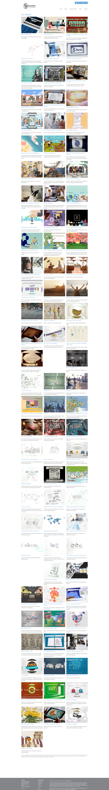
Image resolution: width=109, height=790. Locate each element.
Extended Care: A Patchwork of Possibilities (31, 413)
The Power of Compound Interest (29, 604)
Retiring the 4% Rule (26, 628)
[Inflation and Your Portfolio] (54, 482)
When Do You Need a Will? (50, 628)
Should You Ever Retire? (27, 58)
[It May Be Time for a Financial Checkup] (32, 366)
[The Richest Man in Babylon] (54, 578)
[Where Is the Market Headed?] (77, 602)
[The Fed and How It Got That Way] (32, 458)
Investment (40, 783)
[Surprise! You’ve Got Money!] (32, 296)
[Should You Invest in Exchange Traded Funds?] (54, 602)
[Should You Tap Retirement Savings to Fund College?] (77, 32)
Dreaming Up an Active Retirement (29, 250)
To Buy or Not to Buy (49, 675)
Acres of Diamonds (25, 390)
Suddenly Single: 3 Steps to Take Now (30, 531)
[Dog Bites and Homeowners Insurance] (32, 201)
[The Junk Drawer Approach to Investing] (77, 505)
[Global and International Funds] (54, 529)
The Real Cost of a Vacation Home (74, 483)
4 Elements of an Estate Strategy (29, 227)
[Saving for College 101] (54, 319)
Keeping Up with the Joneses (73, 459)
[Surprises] (77, 389)
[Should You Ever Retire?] (32, 57)
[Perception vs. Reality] (77, 722)
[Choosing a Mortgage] (77, 698)
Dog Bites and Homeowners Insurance (30, 203)
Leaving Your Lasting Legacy (73, 178)
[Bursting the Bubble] (32, 482)
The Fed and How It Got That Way (29, 459)
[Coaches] (54, 412)
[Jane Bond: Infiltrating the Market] (77, 435)
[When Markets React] (32, 32)
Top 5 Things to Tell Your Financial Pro (53, 130)
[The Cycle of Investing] (32, 747)
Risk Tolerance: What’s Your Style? (74, 227)
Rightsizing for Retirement (72, 675)
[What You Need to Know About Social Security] (77, 151)
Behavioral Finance (48, 34)
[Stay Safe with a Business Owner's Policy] (77, 248)
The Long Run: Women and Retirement (30, 274)
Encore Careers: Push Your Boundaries (53, 250)
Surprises (68, 390)
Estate (39, 784)
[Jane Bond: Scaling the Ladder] (54, 435)
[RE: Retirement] (54, 296)
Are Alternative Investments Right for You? (76, 531)
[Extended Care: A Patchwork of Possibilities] (32, 412)
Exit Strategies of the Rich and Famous (53, 699)
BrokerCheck (69, 780)
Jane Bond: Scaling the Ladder (51, 436)
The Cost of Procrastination (50, 343)
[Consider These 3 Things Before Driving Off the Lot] (54, 103)
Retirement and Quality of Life (73, 203)
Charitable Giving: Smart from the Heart (75, 628)
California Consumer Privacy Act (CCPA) (78, 788)
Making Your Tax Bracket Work (28, 699)
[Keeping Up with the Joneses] (77, 458)
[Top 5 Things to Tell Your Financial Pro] (54, 128)
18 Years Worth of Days (72, 107)
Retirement (40, 781)
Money (39, 788)
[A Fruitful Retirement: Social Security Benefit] (77, 412)
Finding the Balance (48, 203)
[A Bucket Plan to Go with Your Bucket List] (77, 553)
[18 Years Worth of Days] (77, 105)
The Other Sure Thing (26, 82)
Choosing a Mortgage (71, 699)
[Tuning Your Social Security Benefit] (32, 319)
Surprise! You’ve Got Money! (28, 297)
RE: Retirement (47, 297)
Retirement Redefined (71, 367)
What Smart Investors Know (73, 579)
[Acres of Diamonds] (32, 389)
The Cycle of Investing (26, 748)
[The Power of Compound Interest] (32, 602)
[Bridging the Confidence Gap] (77, 296)
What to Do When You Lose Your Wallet (53, 506)
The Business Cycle (25, 555)
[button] (61, 9)
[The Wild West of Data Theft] (54, 225)
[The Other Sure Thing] (32, 81)
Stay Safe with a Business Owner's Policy (76, 250)
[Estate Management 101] (54, 649)
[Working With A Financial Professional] (54, 177)
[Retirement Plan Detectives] (32, 177)
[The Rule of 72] (54, 553)
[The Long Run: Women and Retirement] (32, 273)
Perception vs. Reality (71, 724)
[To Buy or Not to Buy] (54, 674)
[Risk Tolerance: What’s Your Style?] (77, 225)
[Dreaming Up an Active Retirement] (32, 248)
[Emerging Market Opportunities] (54, 57)
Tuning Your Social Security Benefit (29, 320)
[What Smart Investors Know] (77, 578)
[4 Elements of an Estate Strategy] (32, 225)
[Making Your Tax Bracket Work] (32, 698)
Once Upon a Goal (48, 274)
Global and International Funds (51, 531)
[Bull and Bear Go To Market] (32, 105)
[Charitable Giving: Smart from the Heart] (77, 626)
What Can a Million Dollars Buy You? (75, 651)
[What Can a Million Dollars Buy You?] (77, 649)
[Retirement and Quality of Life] (77, 201)
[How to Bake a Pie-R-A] (77, 128)
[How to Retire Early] (54, 458)
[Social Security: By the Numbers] (77, 57)
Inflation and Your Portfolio (50, 483)
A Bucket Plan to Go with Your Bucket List (76, 555)
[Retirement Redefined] (77, 366)
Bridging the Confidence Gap (73, 297)
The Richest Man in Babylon (50, 579)
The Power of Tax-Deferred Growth (52, 724)
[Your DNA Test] (32, 674)
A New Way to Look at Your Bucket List (75, 274)
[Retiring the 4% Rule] (32, 626)
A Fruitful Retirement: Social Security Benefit (77, 413)
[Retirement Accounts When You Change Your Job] (77, 79)
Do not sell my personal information (70, 789)
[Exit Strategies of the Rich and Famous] (54, 698)
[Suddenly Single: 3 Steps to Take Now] (32, 529)
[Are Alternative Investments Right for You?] (77, 529)
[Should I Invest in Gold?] (32, 649)
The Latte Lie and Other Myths (73, 320)
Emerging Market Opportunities (51, 58)
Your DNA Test (24, 675)
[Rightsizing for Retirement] (77, 674)
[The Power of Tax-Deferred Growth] (54, 722)
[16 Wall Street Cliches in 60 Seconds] (54, 81)
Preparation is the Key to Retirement (30, 153)
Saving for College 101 (49, 320)
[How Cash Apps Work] (32, 128)
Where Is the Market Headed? (73, 604)
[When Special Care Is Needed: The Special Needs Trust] (77, 341)
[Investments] (54, 389)
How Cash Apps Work (26, 130)
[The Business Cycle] (32, 553)
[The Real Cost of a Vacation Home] (77, 482)
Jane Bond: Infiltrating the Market (74, 436)
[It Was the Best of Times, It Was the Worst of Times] (32, 341)
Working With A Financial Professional (53, 178)
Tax (39, 787)
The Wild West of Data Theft (51, 227)
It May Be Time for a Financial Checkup (30, 367)
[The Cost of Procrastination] (54, 341)
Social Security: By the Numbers (74, 58)
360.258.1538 (26, 781)
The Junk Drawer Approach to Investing (75, 506)
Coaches (46, 413)
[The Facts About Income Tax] (32, 722)
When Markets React (26, 34)
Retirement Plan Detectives (27, 178)
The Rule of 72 (47, 555)
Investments (47, 390)
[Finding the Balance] (54, 201)
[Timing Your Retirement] (54, 151)
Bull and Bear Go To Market (27, 107)
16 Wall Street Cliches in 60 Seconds (52, 82)
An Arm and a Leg (25, 506)
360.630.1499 (26, 782)
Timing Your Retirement (49, 153)
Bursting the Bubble (26, 483)
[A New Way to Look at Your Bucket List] (77, 273)
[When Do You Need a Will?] (54, 626)
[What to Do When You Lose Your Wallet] (54, 505)
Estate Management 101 (50, 651)
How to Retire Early (48, 459)
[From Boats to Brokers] (32, 435)
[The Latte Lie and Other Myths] (77, 319)
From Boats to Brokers (26, 436)
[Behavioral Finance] (54, 32)
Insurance (40, 785)
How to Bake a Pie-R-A (71, 130)
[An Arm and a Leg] (32, 505)
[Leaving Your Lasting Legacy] (77, 177)
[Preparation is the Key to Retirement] (32, 151)
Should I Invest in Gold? (27, 651)
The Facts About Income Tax (28, 724)
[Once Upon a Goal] (54, 273)
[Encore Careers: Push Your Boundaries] (54, 248)
